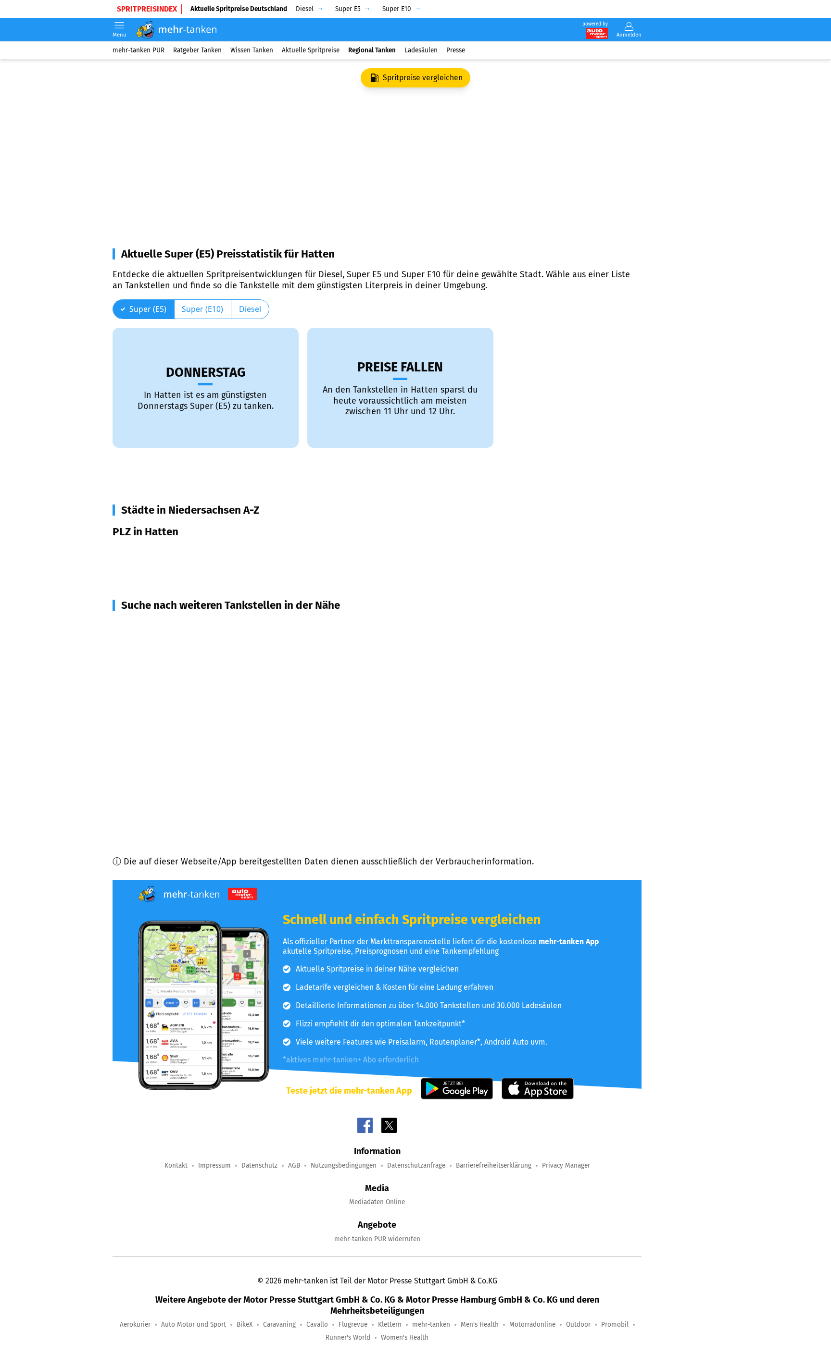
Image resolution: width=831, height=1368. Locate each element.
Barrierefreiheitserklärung (493, 1165)
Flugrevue (353, 1324)
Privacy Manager (566, 1165)
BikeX (244, 1324)
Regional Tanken (372, 50)
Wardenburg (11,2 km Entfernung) (190, 695)
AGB (294, 1165)
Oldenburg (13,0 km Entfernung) (187, 730)
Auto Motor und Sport (193, 1324)
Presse (455, 50)
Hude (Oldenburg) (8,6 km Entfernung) (200, 626)
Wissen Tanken (251, 50)
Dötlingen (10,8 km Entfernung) (186, 678)
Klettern (390, 1324)
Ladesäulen (421, 50)
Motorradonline (532, 1324)
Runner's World (348, 1337)
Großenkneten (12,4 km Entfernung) (194, 713)
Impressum (214, 1165)
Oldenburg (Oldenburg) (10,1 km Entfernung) (211, 661)
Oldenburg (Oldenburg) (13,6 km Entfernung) (211, 747)
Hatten (139, 553)
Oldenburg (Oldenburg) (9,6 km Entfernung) (209, 644)
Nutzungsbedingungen (344, 1165)
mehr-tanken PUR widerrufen (377, 1239)
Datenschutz (259, 1165)
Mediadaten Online (377, 1202)
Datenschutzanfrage (416, 1165)
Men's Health (480, 1324)
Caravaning (279, 1324)
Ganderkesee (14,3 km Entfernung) (191, 782)
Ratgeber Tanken (197, 50)
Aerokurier (135, 1324)
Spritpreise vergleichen (423, 77)
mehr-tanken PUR (138, 50)
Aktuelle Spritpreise (311, 50)
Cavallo (317, 1324)
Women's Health (404, 1337)
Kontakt (176, 1165)
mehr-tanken (431, 1324)
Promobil (615, 1324)
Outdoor (578, 1324)
